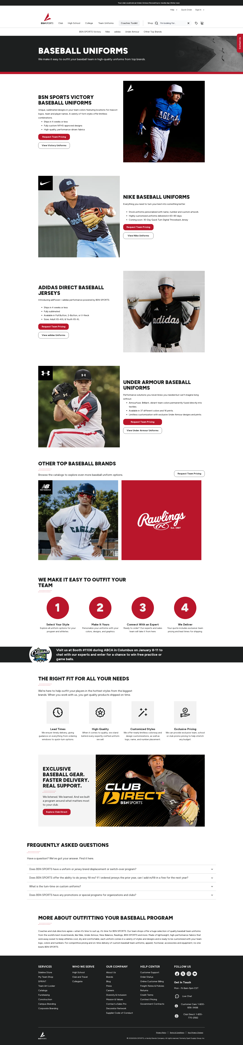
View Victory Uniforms (54, 145)
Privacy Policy (161, 1033)
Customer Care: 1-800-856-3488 (193, 1006)
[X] (183, 974)
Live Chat (187, 996)
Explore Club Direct (56, 812)
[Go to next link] (215, 2)
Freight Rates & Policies (152, 986)
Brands (109, 977)
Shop (150, 23)
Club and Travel (80, 977)
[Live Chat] (177, 996)
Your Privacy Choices (195, 1033)
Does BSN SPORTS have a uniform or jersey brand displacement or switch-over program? (82, 869)
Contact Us (239, 43)
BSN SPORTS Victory (90, 31)
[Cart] (202, 23)
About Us (111, 972)
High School (74, 23)
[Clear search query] (188, 23)
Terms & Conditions (177, 1033)
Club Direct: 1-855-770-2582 (193, 1016)
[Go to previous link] (28, 2)
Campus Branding (47, 1004)
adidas (117, 31)
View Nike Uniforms (138, 235)
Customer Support (149, 972)
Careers (110, 990)
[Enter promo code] (196, 23)
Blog (108, 981)
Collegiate (77, 981)
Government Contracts (152, 1004)
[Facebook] (177, 974)
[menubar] (187, 8)
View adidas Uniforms (53, 335)
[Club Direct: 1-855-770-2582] (176, 1016)
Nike (107, 31)
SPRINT (42, 981)
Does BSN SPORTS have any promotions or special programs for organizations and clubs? (82, 895)
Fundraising (44, 995)
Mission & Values (114, 999)
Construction (45, 999)
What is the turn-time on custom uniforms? (55, 886)
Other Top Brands (153, 31)
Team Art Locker (46, 986)
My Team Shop (45, 977)
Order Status (146, 977)
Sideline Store (45, 972)
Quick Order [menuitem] (186, 10)
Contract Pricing (148, 999)
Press (109, 986)
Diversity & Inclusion (116, 995)
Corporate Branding (48, 1008)
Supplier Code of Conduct (119, 1013)
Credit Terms (146, 995)
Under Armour (132, 31)
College (89, 23)
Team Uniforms (106, 23)
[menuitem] (174, 8)
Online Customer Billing (152, 981)
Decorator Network (116, 1008)
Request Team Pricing (54, 136)
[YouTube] (195, 974)
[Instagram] (189, 974)
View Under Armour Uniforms (142, 430)
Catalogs (42, 990)
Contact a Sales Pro (116, 1004)
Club (60, 23)
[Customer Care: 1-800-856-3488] (176, 1006)
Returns (144, 990)
